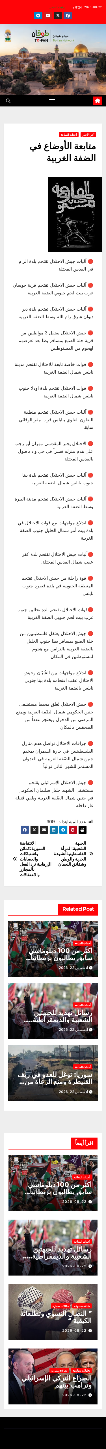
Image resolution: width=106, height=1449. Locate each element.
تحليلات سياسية (81, 1370)
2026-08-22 (74, 1201)
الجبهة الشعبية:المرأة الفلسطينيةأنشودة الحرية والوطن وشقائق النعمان (70, 854)
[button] (8, 101)
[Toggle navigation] (52, 101)
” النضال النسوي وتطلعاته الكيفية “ (56, 1317)
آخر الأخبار (88, 134)
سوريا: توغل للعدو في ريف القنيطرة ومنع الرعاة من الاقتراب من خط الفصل (55, 1081)
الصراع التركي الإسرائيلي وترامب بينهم (56, 1381)
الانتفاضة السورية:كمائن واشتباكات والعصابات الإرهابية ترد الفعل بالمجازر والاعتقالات (35, 859)
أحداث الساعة (69, 134)
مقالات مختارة (61, 1306)
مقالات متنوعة (82, 1306)
